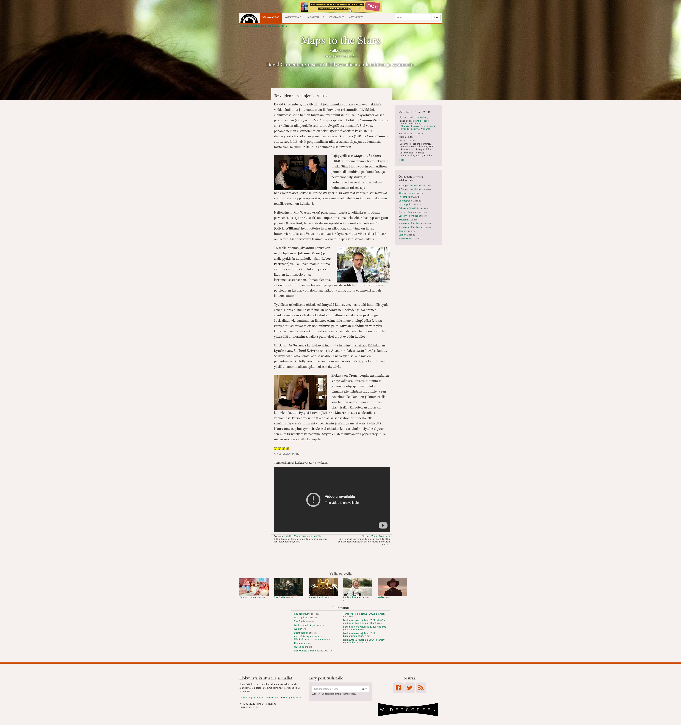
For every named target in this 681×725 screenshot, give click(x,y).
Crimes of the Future (414, 208)
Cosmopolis (409, 200)
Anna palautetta (292, 697)
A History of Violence (414, 223)
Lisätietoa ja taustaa (251, 697)
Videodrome (409, 238)
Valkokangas (270, 17)
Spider (406, 231)
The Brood (408, 196)
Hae (436, 17)
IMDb (401, 159)
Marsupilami (320, 597)
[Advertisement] (340, 559)
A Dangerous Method (414, 185)
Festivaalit (336, 17)
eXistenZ (407, 219)
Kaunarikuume (252, 597)
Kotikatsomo (293, 17)
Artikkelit (356, 17)
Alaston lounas (411, 193)
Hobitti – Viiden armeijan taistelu (302, 536)
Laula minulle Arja (356, 598)
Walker (383, 597)
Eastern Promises (412, 212)
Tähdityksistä (272, 697)
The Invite (284, 597)
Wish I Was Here (380, 536)
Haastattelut (315, 17)
